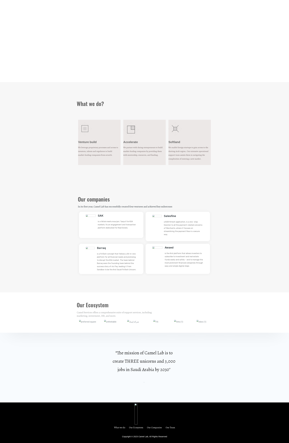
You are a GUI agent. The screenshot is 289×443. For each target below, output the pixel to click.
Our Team (206, 7)
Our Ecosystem (174, 7)
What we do (158, 7)
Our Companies (191, 7)
